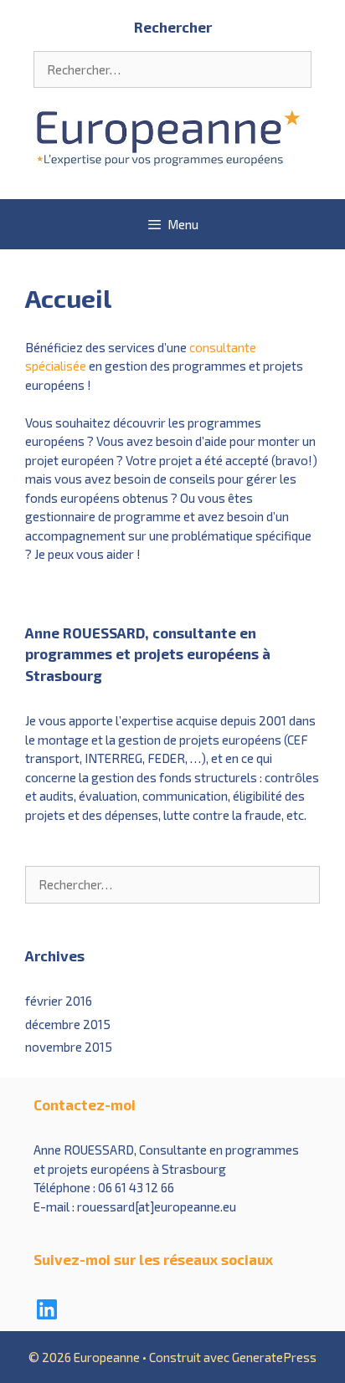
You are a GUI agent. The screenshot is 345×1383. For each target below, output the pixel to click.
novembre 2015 (68, 1046)
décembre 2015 (68, 1024)
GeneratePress (274, 1357)
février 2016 (58, 1000)
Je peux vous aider (84, 553)
